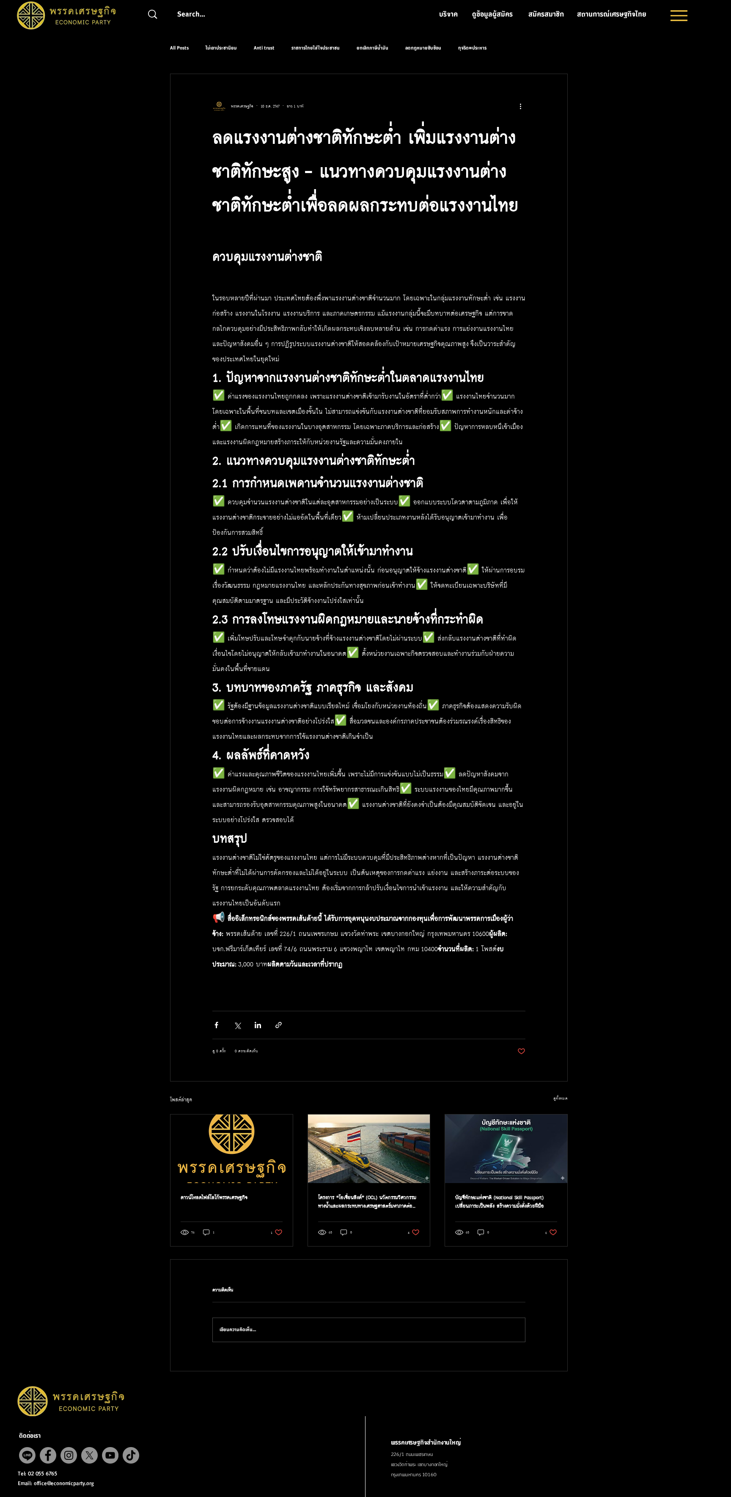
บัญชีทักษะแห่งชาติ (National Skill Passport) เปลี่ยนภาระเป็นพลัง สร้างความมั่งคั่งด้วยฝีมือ (499, 1201)
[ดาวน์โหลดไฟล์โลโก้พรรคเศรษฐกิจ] (231, 1148)
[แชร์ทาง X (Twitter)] (237, 1025)
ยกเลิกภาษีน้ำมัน (372, 48)
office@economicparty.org (64, 1483)
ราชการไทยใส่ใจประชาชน (315, 48)
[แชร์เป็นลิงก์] (279, 1025)
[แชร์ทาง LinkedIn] (258, 1025)
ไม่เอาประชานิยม (221, 48)
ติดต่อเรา (30, 1436)
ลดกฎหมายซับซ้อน (423, 48)
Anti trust (264, 48)
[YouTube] (110, 1455)
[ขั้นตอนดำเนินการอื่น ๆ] (520, 106)
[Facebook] (48, 1455)
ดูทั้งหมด (560, 1098)
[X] (89, 1455)
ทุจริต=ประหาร (472, 48)
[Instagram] (68, 1455)
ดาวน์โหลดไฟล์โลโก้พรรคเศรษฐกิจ (214, 1197)
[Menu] (679, 15)
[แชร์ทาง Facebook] (216, 1025)
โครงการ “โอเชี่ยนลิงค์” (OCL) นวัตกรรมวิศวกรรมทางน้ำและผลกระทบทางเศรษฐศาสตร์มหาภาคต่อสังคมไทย (367, 1201)
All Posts (179, 48)
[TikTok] (131, 1455)
